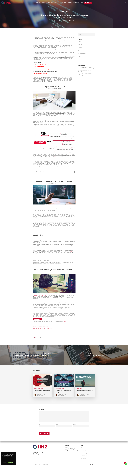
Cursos (81, 452)
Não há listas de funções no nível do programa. (41, 171)
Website (74, 424)
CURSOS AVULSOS (49, 2)
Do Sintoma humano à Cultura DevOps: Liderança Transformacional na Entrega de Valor (86, 68)
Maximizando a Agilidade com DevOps (85, 73)
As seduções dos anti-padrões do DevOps (85, 70)
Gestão (62, 11)
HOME (37, 2)
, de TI (57, 156)
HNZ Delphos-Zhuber (84, 449)
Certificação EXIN (81, 44)
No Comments (71, 20)
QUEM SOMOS (42, 2)
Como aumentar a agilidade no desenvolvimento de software (43, 328)
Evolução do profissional (82, 49)
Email (57, 424)
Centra (79, 43)
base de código (69, 251)
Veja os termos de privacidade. (7, 458)
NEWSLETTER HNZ (76, 2)
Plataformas (80, 56)
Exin (78, 50)
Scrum (79, 58)
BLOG (81, 2)
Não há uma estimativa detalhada (39, 175)
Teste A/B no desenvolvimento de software (40, 326)
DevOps (79, 46)
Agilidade (79, 41)
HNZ (55, 20)
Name (40, 424)
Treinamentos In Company (85, 453)
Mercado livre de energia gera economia (85, 71)
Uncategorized (80, 61)
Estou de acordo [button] (10, 462)
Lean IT (79, 55)
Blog (81, 456)
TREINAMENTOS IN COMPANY (66, 2)
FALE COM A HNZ (88, 2)
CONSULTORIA (57, 2)
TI (66, 11)
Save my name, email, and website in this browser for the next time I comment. (54, 428)
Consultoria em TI (83, 450)
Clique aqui (65, 321)
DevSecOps (80, 47)
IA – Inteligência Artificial (82, 53)
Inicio (81, 447)
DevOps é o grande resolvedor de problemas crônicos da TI (86, 75)
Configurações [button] (4, 462)
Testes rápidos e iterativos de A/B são (39, 295)
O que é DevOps (83, 458)
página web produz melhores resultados (40, 208)
